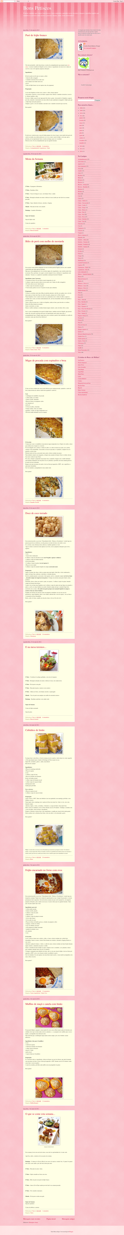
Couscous (80, 230)
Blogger (71, 1231)
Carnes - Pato (81, 212)
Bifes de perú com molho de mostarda (44, 241)
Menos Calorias (81, 390)
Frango (79, 256)
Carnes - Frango (82, 207)
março (81, 123)
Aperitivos (80, 164)
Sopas (79, 345)
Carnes (31, 349)
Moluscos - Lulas (82, 285)
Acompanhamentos (34, 148)
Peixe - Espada (81, 304)
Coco (79, 226)
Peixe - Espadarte (82, 306)
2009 (81, 110)
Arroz (79, 168)
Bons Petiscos (37, 7)
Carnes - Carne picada (83, 203)
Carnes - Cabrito (82, 200)
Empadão (32, 502)
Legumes (80, 265)
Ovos (46, 993)
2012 (81, 146)
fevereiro (81, 120)
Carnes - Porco (81, 217)
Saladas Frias (81, 336)
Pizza (79, 322)
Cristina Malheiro (82, 378)
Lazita (79, 376)
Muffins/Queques (34, 1103)
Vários (31, 1213)
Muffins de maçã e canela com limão (43, 1003)
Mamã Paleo (81, 374)
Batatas (79, 177)
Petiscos (80, 320)
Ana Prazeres (81, 360)
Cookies (80, 381)
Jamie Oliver (81, 365)
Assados (80, 171)
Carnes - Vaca (81, 221)
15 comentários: (46, 991)
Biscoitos (80, 182)
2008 (81, 108)
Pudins (79, 327)
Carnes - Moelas (82, 210)
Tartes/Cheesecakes (82, 350)
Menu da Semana (34, 158)
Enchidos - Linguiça (82, 246)
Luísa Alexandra (82, 367)
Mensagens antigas (68, 1219)
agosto (81, 135)
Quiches (80, 331)
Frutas (79, 258)
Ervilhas (80, 251)
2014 (81, 151)
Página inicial (51, 1219)
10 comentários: (46, 634)
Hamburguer (81, 260)
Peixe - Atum (81, 299)
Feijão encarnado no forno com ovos (43, 870)
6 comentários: (46, 500)
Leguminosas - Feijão (45, 148)
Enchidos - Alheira (82, 239)
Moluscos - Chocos (82, 283)
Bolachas (80, 189)
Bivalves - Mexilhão (82, 187)
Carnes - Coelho (82, 205)
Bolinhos (80, 191)
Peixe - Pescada (81, 311)
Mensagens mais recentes (31, 1219)
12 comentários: (46, 1101)
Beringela (80, 180)
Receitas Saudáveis (82, 394)
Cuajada (80, 233)
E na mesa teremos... (35, 647)
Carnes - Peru (37, 349)
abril (80, 125)
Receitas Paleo (81, 385)
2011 (81, 116)
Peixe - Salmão (81, 313)
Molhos (80, 281)
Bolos (31, 859)
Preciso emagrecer (82, 362)
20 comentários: (46, 857)
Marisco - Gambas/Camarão (84, 274)
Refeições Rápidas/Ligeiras (84, 334)
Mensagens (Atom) (33, 1222)
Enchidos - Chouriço (83, 242)
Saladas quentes (81, 338)
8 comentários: (46, 146)
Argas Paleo (81, 371)
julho (80, 133)
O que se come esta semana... (40, 1113)
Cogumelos (80, 228)
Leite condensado (82, 272)
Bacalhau (80, 175)
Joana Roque (81, 369)
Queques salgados (82, 329)
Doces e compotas (82, 235)
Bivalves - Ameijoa (82, 184)
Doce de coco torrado (36, 513)
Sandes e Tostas (81, 341)
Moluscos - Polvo (82, 288)
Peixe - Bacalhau (82, 302)
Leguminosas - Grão (82, 269)
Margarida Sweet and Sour (84, 383)
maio (80, 128)
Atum (79, 173)
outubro (81, 138)
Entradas (80, 249)
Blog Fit (80, 388)
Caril (79, 196)
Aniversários (81, 161)
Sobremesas (33, 636)
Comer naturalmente (83, 392)
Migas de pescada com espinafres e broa (45, 360)
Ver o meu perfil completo (90, 48)
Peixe (79, 297)
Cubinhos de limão (34, 730)
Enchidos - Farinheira (83, 244)
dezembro (81, 143)
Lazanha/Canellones (82, 262)
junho (80, 130)
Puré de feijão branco (36, 35)
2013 (81, 148)
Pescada (37, 502)
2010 (81, 113)
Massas (79, 276)
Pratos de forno (81, 325)
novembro (82, 140)
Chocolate (80, 223)
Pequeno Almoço (82, 315)
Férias (79, 253)
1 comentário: (45, 228)
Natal (79, 292)
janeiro (81, 118)
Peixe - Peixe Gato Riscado (84, 308)
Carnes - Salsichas (82, 219)
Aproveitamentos (82, 166)
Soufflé (79, 348)
